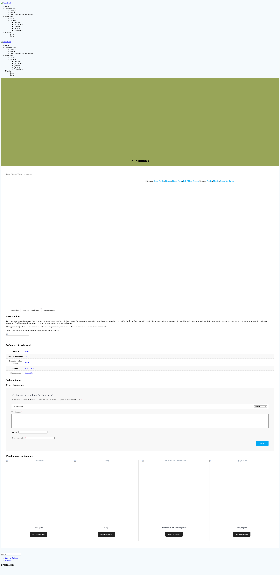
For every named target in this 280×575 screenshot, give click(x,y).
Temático (196, 181)
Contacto (8, 560)
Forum (12, 18)
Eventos (17, 28)
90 (28, 362)
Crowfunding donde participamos (21, 14)
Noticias (17, 22)
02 (26, 368)
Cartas (156, 181)
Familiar (161, 181)
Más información (38, 534)
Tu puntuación (18, 406)
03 (28, 368)
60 (26, 362)
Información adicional (31, 310)
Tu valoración (16, 412)
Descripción (14, 310)
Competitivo (29, 373)
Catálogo (13, 10)
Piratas (20, 174)
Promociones (18, 30)
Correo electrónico (18, 438)
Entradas (13, 20)
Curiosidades (18, 24)
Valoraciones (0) (49, 310)
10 (26, 356)
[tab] (14, 310)
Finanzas (168, 181)
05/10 (27, 351)
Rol (184, 181)
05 (33, 368)
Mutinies (216, 181)
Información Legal (11, 558)
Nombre (14, 432)
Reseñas (12, 12)
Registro (12, 34)
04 (31, 368)
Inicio (7, 7)
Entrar (12, 36)
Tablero (14, 174)
